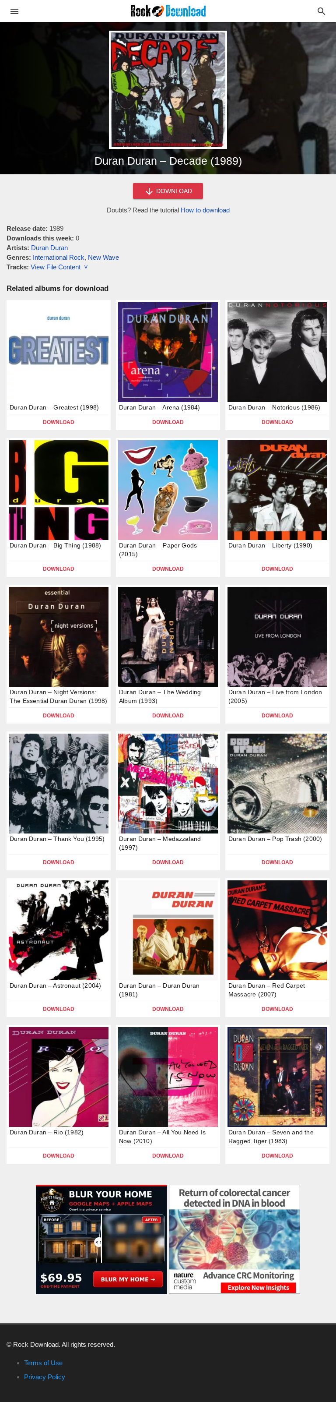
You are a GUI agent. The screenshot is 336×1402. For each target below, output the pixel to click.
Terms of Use (43, 1363)
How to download (205, 210)
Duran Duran (49, 247)
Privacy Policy (44, 1377)
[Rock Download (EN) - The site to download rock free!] (168, 10)
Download (58, 422)
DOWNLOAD (173, 190)
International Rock (58, 257)
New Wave (103, 257)
